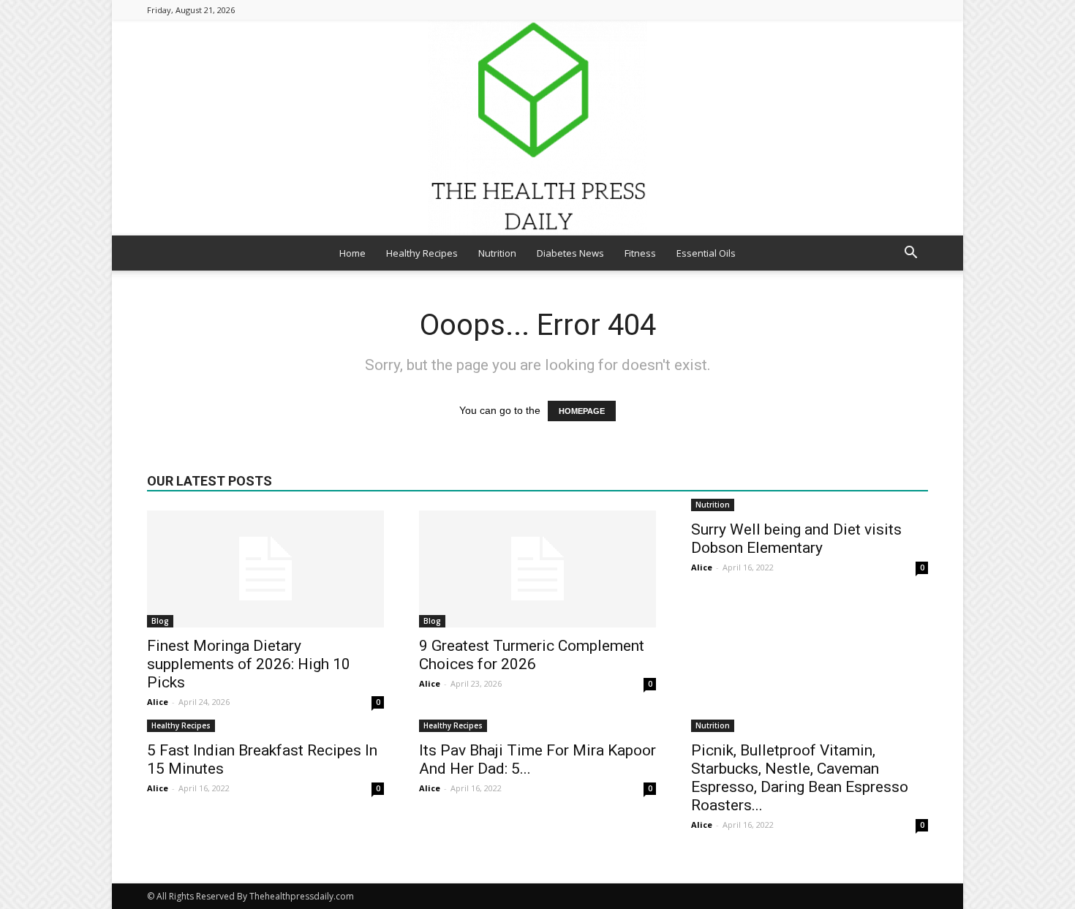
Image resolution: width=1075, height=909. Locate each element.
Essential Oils (706, 253)
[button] (910, 254)
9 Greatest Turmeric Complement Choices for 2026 (531, 655)
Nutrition (497, 253)
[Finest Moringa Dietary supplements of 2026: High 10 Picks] (265, 568)
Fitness (640, 253)
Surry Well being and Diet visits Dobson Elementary (796, 539)
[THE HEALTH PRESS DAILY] (537, 127)
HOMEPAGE (582, 411)
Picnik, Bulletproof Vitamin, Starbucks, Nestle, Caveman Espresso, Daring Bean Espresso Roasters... (799, 778)
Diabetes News (570, 253)
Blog (160, 621)
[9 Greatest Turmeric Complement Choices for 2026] (537, 568)
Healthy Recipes (422, 253)
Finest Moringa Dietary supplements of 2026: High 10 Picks (248, 664)
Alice (157, 701)
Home (352, 253)
